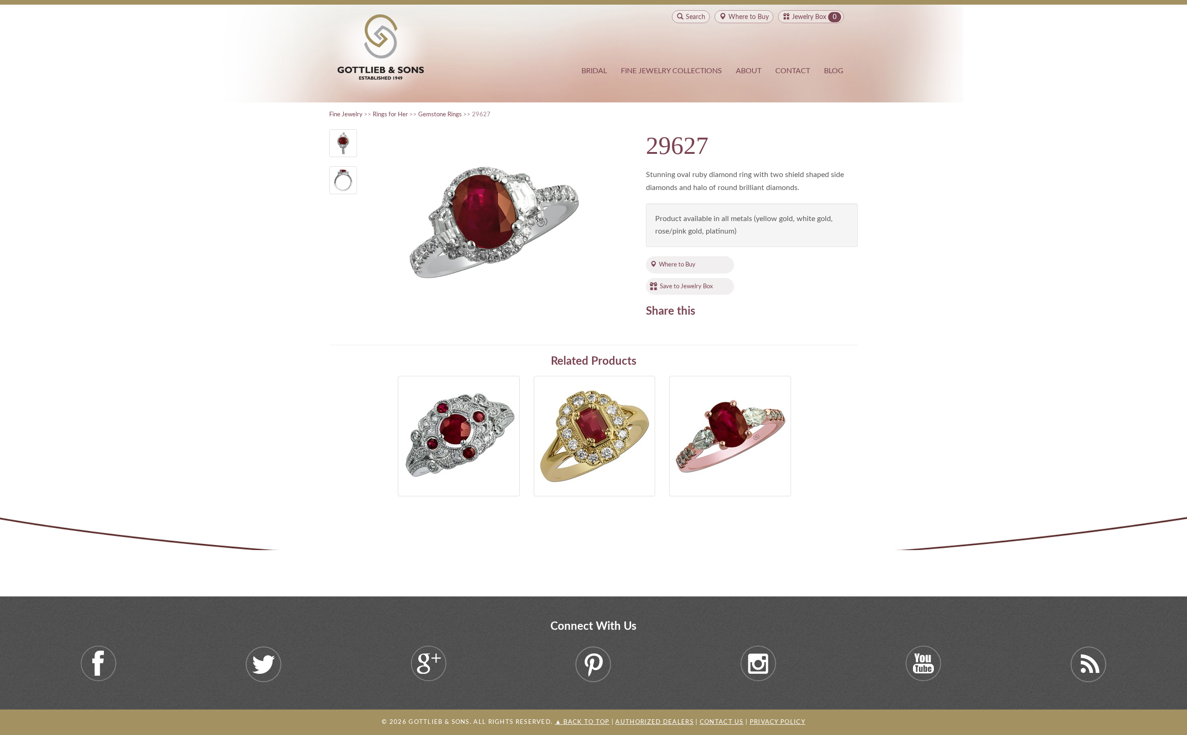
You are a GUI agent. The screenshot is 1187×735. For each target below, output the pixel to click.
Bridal (594, 71)
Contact (792, 71)
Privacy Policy (777, 722)
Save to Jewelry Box (686, 286)
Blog (833, 71)
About (748, 71)
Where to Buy (677, 264)
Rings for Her (390, 114)
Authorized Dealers (654, 722)
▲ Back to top (582, 722)
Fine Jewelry (346, 114)
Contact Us (722, 722)
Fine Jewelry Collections (671, 71)
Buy (748, 17)
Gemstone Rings (440, 114)
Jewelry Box (809, 17)
